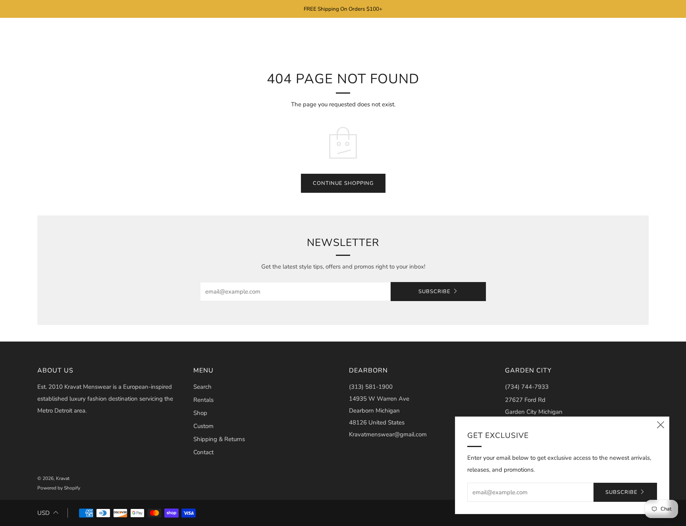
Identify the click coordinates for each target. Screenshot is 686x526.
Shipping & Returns (219, 439)
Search (202, 387)
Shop (200, 413)
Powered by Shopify (58, 488)
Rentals (203, 400)
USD (43, 513)
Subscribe (434, 291)
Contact (203, 452)
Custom (203, 426)
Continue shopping (343, 183)
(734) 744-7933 (527, 387)
